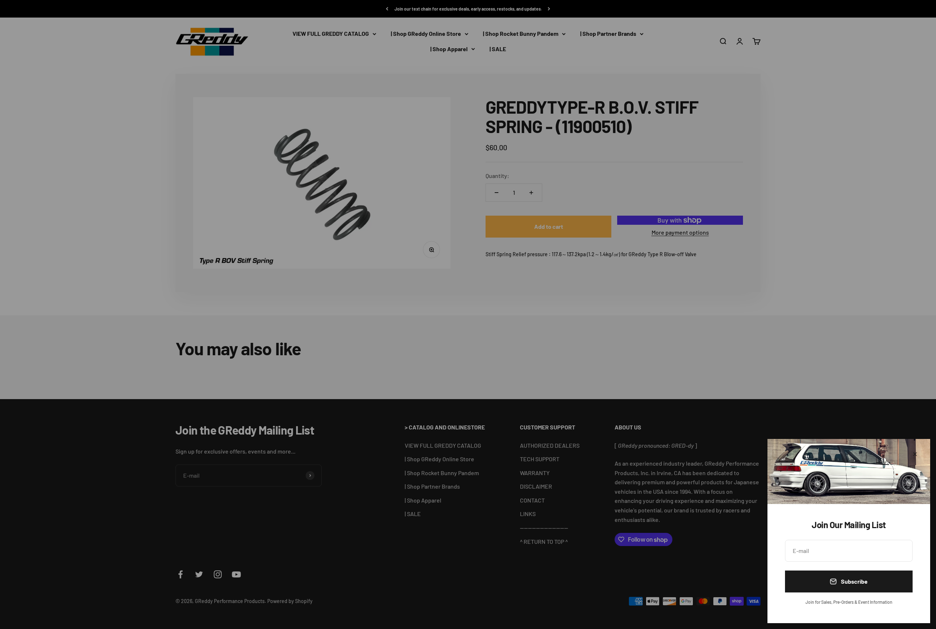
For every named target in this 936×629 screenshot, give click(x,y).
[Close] (915, 454)
